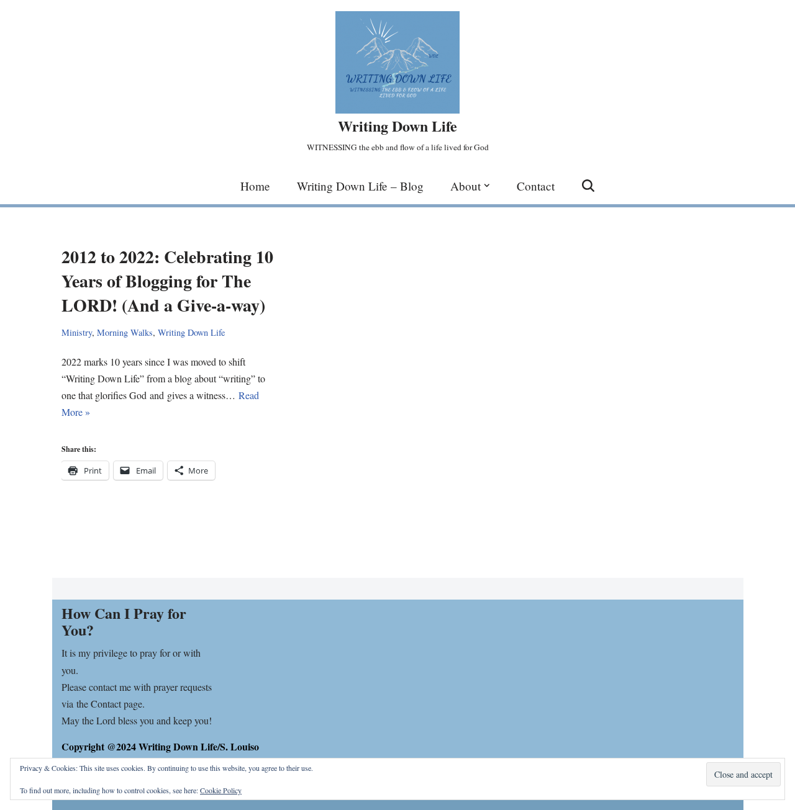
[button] (487, 185)
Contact (536, 186)
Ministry (76, 332)
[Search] (588, 185)
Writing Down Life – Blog (360, 186)
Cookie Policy (221, 790)
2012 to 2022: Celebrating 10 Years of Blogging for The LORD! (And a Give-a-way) (167, 281)
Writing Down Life (191, 332)
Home (255, 186)
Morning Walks (125, 332)
